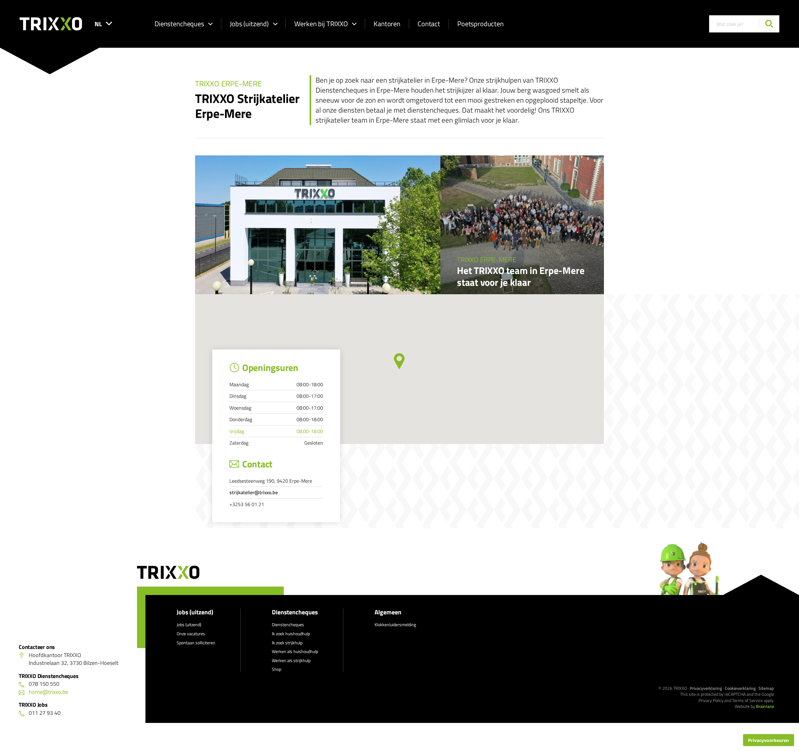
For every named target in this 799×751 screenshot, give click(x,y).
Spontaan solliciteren (196, 642)
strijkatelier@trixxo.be (253, 492)
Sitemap (766, 688)
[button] (399, 361)
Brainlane (765, 706)
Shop (276, 669)
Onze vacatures (191, 633)
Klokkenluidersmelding (395, 624)
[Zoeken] (769, 23)
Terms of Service (747, 700)
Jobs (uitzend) (249, 23)
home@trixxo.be (48, 692)
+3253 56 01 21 (246, 504)
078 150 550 (44, 684)
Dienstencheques (179, 23)
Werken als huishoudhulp (295, 651)
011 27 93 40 (45, 713)
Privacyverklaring (706, 688)
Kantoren (387, 23)
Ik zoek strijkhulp (287, 642)
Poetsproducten (480, 23)
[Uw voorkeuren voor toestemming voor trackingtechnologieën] (768, 740)
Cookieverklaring (740, 688)
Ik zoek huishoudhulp (291, 633)
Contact (429, 23)
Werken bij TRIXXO (321, 23)
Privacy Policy (711, 700)
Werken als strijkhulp (291, 660)
